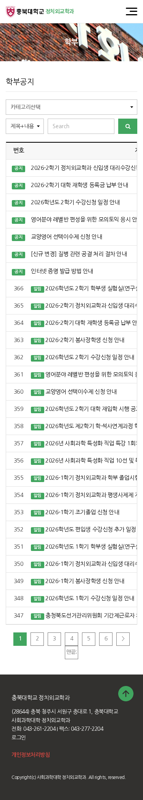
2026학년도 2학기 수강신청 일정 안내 (75, 202)
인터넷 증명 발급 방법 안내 (62, 271)
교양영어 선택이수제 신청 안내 (66, 237)
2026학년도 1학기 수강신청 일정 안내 (89, 598)
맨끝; (71, 652)
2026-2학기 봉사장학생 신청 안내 (84, 340)
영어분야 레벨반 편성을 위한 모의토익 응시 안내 (86, 219)
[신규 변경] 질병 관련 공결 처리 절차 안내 (79, 254)
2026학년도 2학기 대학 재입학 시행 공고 (92, 409)
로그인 (18, 737)
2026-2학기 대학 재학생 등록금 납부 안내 (79, 185)
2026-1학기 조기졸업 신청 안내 (82, 512)
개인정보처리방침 (30, 755)
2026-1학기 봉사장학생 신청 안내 (84, 581)
